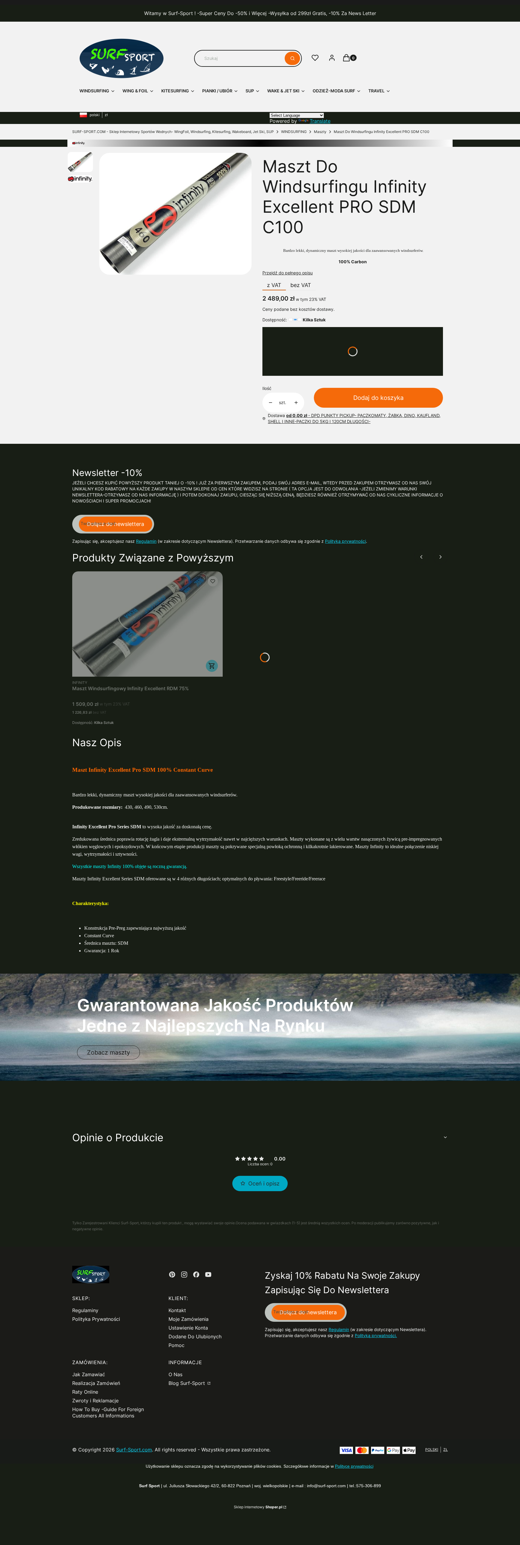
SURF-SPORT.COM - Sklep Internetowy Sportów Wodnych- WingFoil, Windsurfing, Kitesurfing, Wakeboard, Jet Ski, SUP (173, 131)
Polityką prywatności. (376, 1335)
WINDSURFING (294, 131)
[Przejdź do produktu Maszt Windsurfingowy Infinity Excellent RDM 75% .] (147, 624)
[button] (292, 58)
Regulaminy (85, 1310)
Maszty (320, 131)
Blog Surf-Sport (187, 1383)
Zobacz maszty (108, 1052)
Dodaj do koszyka (378, 397)
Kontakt (177, 1310)
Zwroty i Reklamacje (95, 1401)
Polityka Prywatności (96, 1319)
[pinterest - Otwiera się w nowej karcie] (172, 1274)
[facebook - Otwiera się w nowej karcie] (196, 1274)
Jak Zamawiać (88, 1374)
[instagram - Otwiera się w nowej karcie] (184, 1274)
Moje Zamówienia (189, 1319)
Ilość (266, 388)
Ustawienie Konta (188, 1328)
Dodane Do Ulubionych (195, 1336)
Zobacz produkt (212, 666)
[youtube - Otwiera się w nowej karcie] (208, 1274)
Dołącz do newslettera (115, 524)
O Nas (175, 1374)
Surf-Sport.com (134, 1450)
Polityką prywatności (345, 541)
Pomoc (176, 1345)
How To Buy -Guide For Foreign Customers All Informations (108, 1412)
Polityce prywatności (354, 1466)
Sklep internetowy (258, 1507)
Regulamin (146, 541)
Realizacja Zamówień (96, 1383)
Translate (320, 121)
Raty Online (85, 1392)
